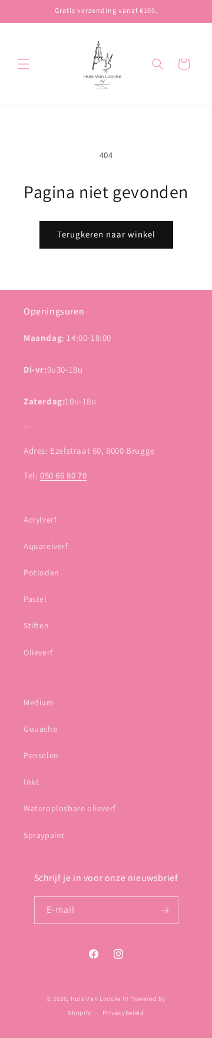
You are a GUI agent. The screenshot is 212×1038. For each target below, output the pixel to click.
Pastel (35, 599)
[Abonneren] (165, 910)
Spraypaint (44, 835)
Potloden (41, 572)
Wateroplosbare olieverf (70, 808)
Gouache (40, 729)
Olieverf (38, 652)
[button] (24, 64)
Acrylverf (40, 519)
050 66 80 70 (63, 475)
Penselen (41, 755)
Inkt (31, 781)
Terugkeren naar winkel (106, 234)
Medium (39, 702)
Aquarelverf (46, 546)
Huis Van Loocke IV (100, 999)
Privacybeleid (123, 1013)
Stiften (36, 625)
